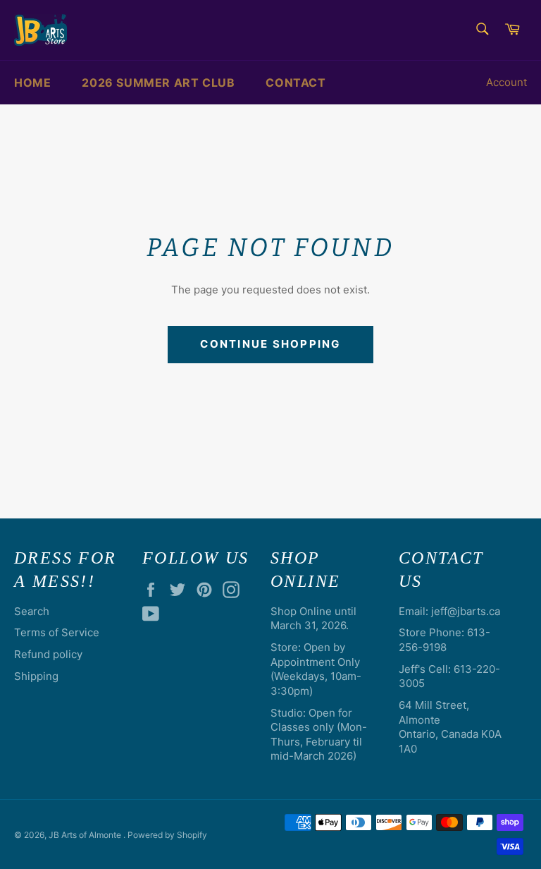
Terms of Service (56, 632)
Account (506, 82)
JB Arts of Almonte (86, 835)
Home (32, 82)
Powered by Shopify (167, 835)
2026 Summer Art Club (158, 82)
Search (31, 611)
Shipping (36, 676)
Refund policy (48, 654)
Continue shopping (270, 344)
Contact (295, 82)
